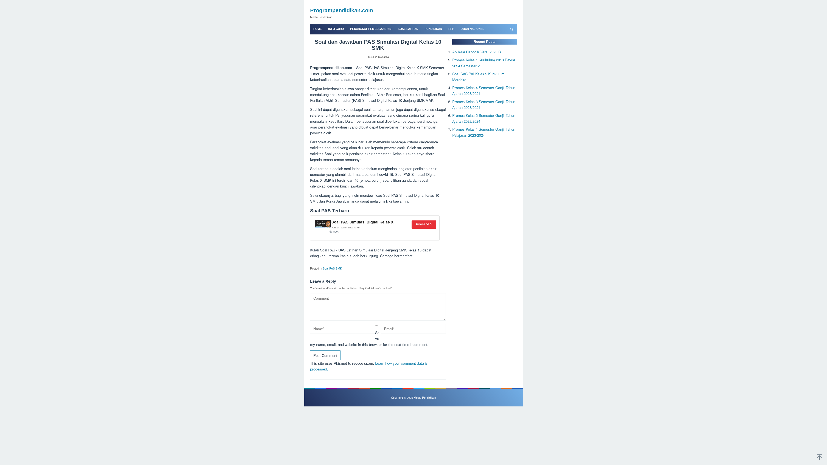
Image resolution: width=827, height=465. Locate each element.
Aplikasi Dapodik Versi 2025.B (476, 51)
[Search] (511, 29)
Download (424, 224)
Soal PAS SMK (332, 268)
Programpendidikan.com (341, 10)
